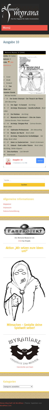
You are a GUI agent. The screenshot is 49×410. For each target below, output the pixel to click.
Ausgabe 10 (17, 160)
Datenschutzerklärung (11, 211)
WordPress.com (5, 405)
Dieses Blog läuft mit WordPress (11, 403)
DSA (19, 241)
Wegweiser (7, 204)
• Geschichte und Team (24, 367)
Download (40, 160)
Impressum (7, 208)
